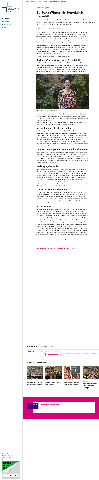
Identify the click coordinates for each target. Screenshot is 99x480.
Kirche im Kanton (43, 1)
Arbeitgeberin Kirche (6, 457)
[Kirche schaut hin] (11, 470)
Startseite (27, 1)
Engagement (6, 21)
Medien (4, 459)
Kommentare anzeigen (53, 354)
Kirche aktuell (6, 18)
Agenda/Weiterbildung (7, 455)
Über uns (5, 27)
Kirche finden (5, 453)
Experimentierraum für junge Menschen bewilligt (90, 386)
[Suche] (19, 449)
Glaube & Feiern (7, 24)
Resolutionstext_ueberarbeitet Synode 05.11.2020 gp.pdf (54, 248)
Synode (51, 346)
